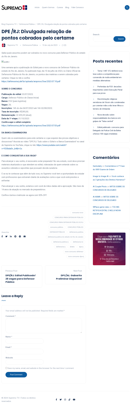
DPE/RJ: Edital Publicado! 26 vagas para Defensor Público (21, 278)
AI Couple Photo (100, 186)
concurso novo (77, 213)
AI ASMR (96, 197)
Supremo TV (13, 45)
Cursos (60, 7)
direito (72, 247)
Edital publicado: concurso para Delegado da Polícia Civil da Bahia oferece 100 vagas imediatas (108, 130)
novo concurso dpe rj (76, 256)
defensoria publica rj (60, 242)
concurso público (56, 227)
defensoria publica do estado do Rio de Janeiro (65, 237)
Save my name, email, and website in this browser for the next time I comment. (41, 368)
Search (96, 34)
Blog (67, 7)
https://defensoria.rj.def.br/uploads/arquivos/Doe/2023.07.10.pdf (31, 81)
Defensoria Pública (30, 45)
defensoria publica (76, 232)
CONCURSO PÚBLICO (75, 227)
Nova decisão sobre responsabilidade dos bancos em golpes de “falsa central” (107, 118)
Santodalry (97, 166)
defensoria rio (78, 242)
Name (9, 337)
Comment (11, 316)
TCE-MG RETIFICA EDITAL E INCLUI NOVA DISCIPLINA (107, 210)
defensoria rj (60, 247)
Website (9, 358)
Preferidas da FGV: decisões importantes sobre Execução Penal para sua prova (107, 89)
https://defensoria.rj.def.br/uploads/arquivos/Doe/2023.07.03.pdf (31, 125)
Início (37, 7)
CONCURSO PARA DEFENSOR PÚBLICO (69, 217)
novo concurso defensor (74, 252)
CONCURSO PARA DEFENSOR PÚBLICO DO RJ (66, 222)
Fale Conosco (78, 7)
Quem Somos (48, 7)
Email (9, 347)
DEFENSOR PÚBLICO (57, 232)
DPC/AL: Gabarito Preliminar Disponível (69, 277)
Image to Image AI (100, 176)
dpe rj (81, 247)
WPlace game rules (101, 207)
